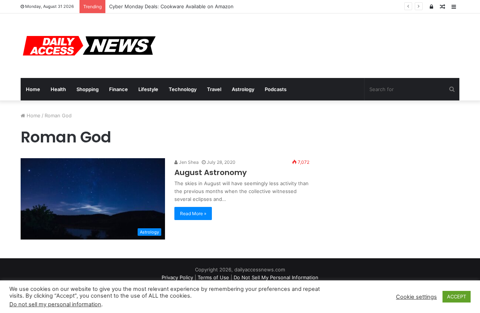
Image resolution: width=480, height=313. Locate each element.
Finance (118, 89)
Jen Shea (188, 162)
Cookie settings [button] (416, 297)
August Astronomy (210, 172)
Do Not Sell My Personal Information (276, 277)
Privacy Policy (177, 277)
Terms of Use (213, 277)
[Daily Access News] (88, 45)
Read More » (193, 213)
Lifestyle (148, 89)
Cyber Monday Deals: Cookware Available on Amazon (171, 6)
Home (33, 89)
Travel (214, 89)
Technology (182, 89)
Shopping (87, 89)
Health (58, 89)
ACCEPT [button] (456, 297)
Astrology (243, 89)
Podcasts (275, 89)
